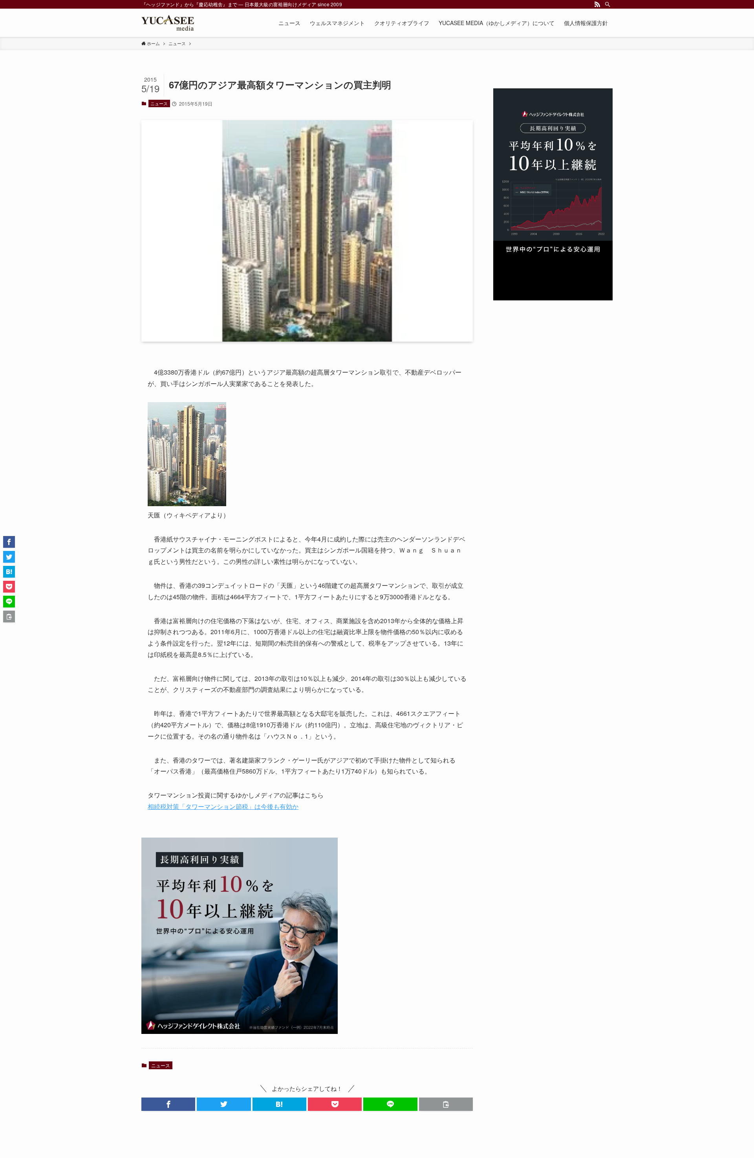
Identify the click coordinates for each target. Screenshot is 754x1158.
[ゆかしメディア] (167, 23)
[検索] (607, 4)
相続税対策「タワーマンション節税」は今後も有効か (223, 806)
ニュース (159, 103)
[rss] (597, 4)
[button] (168, 1104)
